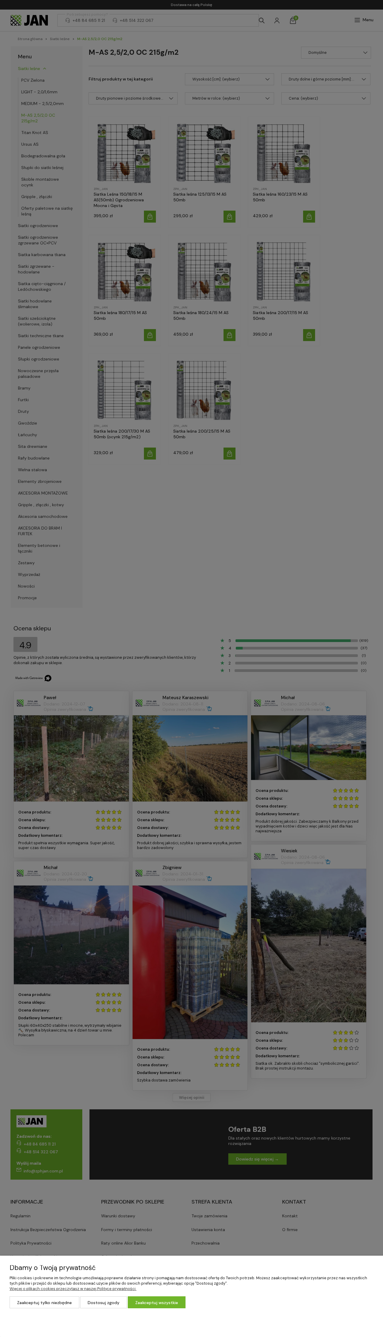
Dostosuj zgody (103, 1302)
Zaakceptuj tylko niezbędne (44, 1302)
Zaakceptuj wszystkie (156, 1302)
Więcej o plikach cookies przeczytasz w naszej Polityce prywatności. (73, 1288)
